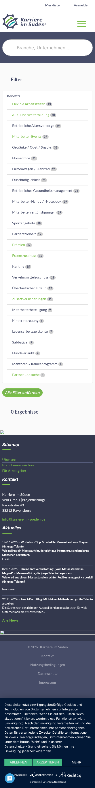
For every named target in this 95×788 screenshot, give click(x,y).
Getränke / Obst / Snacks (32, 147)
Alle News (10, 620)
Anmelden (81, 5)
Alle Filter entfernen (22, 392)
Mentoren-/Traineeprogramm (34, 364)
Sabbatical (20, 342)
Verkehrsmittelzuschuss (30, 277)
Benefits (13, 96)
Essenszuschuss (24, 256)
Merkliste (52, 5)
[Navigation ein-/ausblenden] (91, 21)
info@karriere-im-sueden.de (23, 519)
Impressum (47, 682)
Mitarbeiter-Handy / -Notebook (36, 201)
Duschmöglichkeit (26, 180)
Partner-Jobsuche (26, 375)
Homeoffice (21, 158)
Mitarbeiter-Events (27, 136)
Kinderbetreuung (25, 320)
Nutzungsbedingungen (47, 665)
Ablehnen (18, 762)
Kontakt (47, 656)
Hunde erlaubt (23, 353)
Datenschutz (47, 673)
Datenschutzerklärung (54, 781)
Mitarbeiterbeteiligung (29, 310)
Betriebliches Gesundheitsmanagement (42, 191)
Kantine (18, 266)
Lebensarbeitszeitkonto (30, 331)
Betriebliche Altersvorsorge (33, 126)
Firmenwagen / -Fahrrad (31, 169)
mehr (76, 762)
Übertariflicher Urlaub (29, 288)
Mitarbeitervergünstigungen (33, 212)
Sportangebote (23, 223)
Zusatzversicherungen (29, 299)
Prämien (18, 245)
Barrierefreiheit (24, 234)
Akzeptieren (47, 762)
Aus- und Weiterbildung (30, 115)
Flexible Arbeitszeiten (28, 104)
